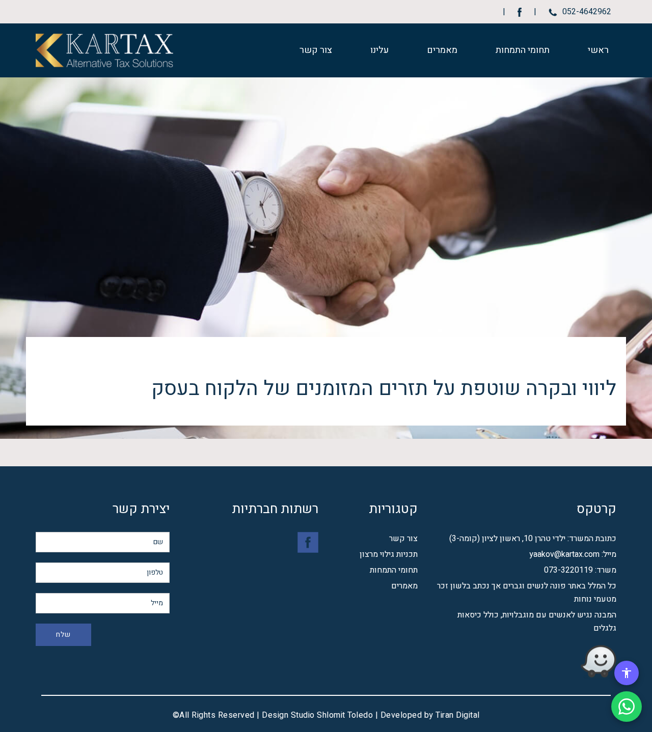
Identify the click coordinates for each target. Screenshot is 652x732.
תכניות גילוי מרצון (389, 554)
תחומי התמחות (523, 50)
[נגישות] (626, 673)
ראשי (598, 50)
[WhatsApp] (626, 706)
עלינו (379, 50)
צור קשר (316, 50)
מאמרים (442, 50)
